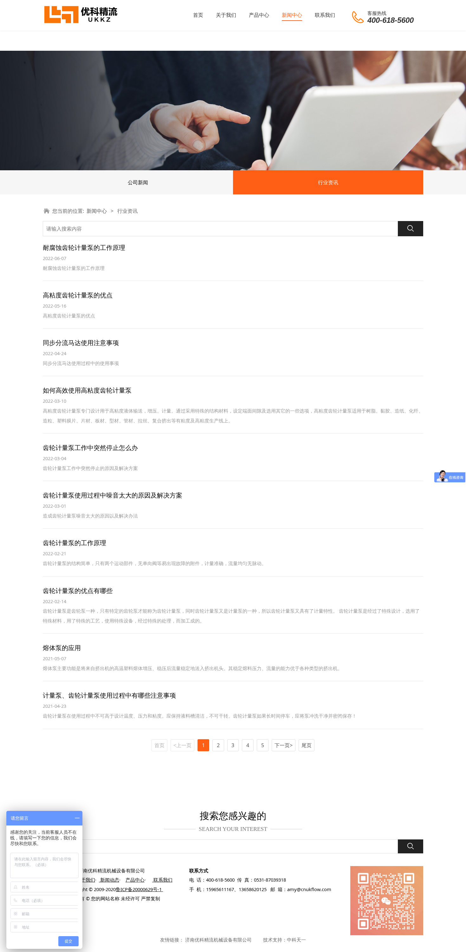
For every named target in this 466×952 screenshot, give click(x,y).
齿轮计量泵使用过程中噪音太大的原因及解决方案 (112, 495)
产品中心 (259, 14)
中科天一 (296, 939)
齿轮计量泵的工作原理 (74, 542)
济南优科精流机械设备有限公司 (218, 939)
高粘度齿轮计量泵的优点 (78, 295)
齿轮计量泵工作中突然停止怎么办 (90, 447)
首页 (198, 14)
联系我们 (325, 14)
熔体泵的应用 (62, 647)
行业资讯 (328, 182)
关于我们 (226, 14)
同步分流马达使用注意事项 (81, 342)
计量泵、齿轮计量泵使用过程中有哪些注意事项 (109, 695)
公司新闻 (138, 182)
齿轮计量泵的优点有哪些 (78, 590)
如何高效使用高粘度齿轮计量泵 (87, 390)
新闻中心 (292, 14)
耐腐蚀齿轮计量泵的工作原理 (84, 247)
